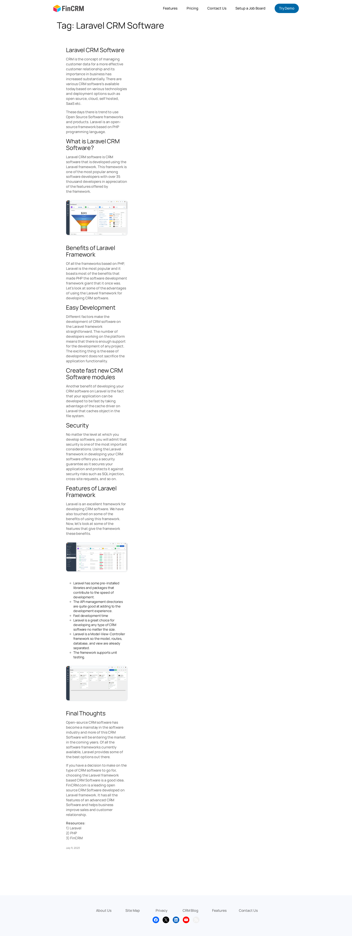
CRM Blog (190, 910)
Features (219, 910)
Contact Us (248, 910)
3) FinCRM (74, 838)
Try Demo (286, 8)
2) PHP (71, 833)
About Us (103, 910)
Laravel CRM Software (95, 50)
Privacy (161, 910)
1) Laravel (73, 828)
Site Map (132, 910)
